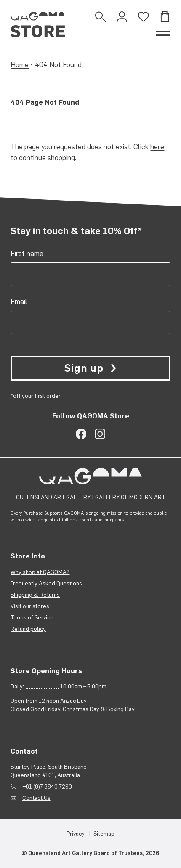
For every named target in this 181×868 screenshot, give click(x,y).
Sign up (83, 368)
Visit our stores (30, 606)
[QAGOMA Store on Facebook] (81, 434)
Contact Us (36, 797)
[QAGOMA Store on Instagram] (100, 434)
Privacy (76, 833)
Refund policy (28, 628)
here (157, 147)
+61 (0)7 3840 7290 (47, 786)
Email (19, 301)
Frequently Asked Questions (46, 583)
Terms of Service (32, 617)
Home (20, 65)
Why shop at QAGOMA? (40, 572)
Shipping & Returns (35, 594)
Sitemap (103, 833)
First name (27, 253)
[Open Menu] (163, 33)
